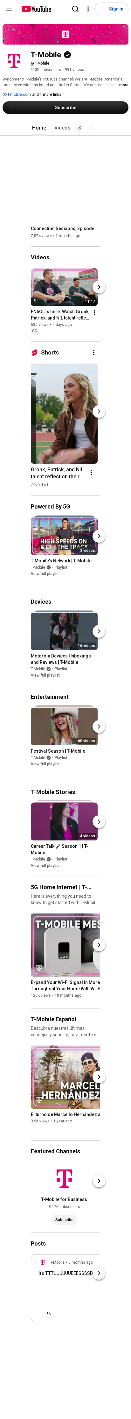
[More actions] (94, 312)
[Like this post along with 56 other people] (41, 1314)
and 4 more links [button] (46, 94)
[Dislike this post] (58, 1314)
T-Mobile (38, 567)
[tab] (39, 128)
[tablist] (65, 128)
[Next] (99, 287)
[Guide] (9, 9)
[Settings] (88, 9)
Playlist (61, 567)
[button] (90, 128)
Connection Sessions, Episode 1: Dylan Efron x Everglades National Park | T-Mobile (65, 228)
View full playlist (45, 574)
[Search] (75, 9)
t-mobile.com (19, 94)
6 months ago (80, 1262)
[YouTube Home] (36, 9)
